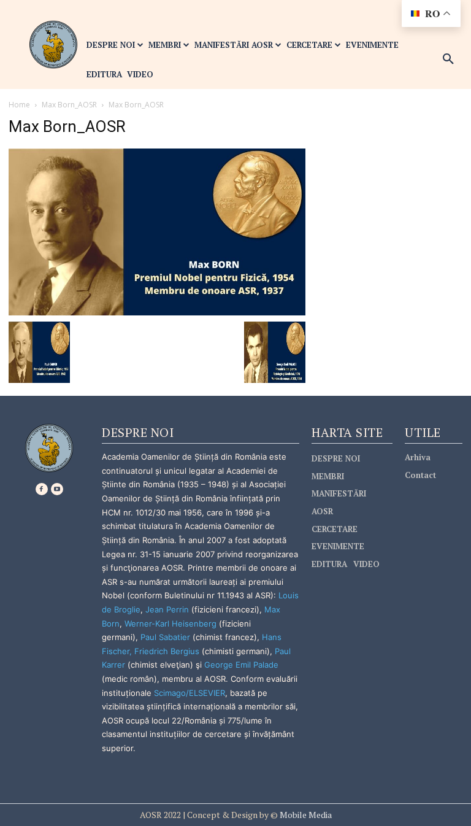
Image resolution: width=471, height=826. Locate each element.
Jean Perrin (168, 609)
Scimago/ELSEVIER (189, 693)
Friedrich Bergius (166, 651)
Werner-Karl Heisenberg (170, 623)
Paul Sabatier (165, 637)
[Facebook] (42, 489)
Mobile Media (305, 814)
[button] (448, 59)
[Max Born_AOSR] (157, 231)
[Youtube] (57, 489)
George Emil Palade (241, 665)
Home (19, 104)
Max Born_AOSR (69, 104)
